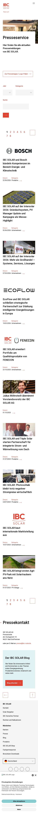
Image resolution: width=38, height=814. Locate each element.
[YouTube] (22, 769)
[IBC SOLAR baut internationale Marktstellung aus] (19, 525)
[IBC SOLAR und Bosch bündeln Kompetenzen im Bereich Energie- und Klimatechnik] (19, 157)
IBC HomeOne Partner (11, 716)
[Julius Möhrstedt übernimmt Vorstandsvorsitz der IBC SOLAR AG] (19, 393)
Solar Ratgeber (8, 712)
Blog (4, 738)
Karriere (5, 730)
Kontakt (6, 708)
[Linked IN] (28, 769)
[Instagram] (16, 769)
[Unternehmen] (5, 695)
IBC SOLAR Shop (9, 746)
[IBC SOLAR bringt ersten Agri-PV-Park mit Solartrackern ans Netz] (19, 568)
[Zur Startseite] (6, 5)
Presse (5, 734)
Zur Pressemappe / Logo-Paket (16, 74)
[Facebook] (11, 769)
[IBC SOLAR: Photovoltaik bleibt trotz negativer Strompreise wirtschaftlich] (19, 482)
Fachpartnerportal (9, 750)
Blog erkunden (12, 683)
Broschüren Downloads (11, 754)
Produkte (6, 742)
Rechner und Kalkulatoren (12, 720)
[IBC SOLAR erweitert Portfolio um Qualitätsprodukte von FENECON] (19, 346)
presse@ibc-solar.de (23, 643)
